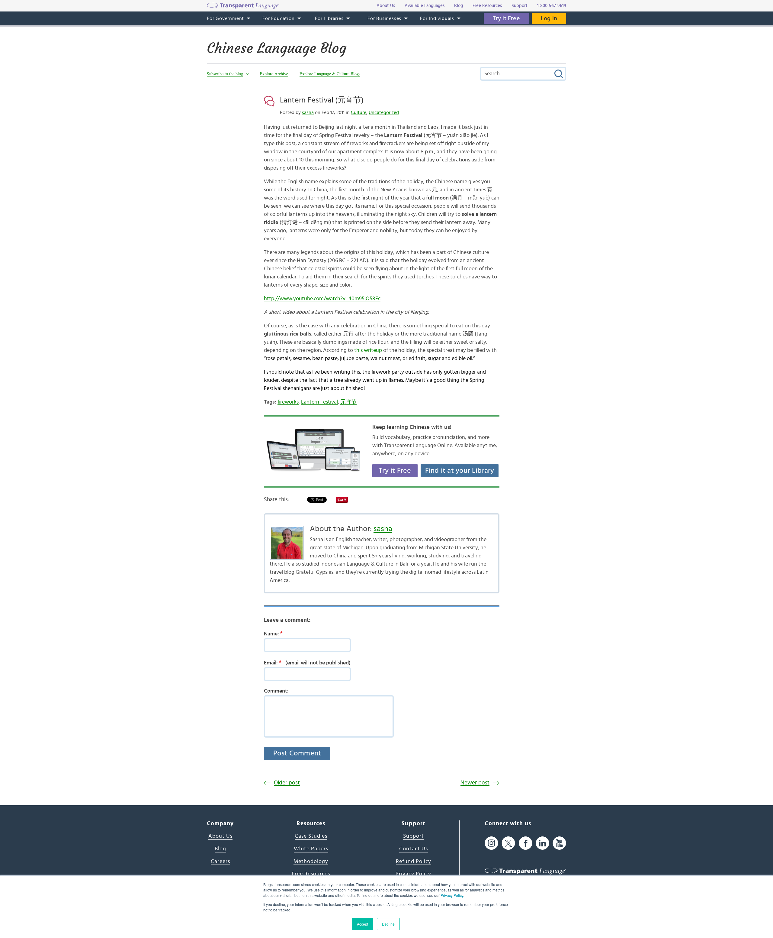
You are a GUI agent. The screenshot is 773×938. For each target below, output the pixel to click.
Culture (358, 112)
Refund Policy (413, 861)
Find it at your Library (459, 470)
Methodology (310, 861)
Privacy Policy (452, 895)
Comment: (276, 691)
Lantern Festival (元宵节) (322, 100)
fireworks (288, 402)
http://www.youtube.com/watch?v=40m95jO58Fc (322, 298)
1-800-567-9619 (551, 5)
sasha (308, 112)
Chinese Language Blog (276, 48)
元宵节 (348, 402)
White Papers (311, 849)
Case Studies (311, 836)
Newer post (474, 783)
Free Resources (311, 874)
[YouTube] (559, 843)
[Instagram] (491, 843)
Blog (220, 849)
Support (413, 836)
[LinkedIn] (542, 843)
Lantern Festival (319, 402)
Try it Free (506, 18)
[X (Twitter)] (508, 843)
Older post (287, 783)
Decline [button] (388, 924)
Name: (273, 634)
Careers (220, 861)
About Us (220, 836)
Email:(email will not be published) (307, 663)
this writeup (368, 350)
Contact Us (413, 849)
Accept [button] (362, 924)
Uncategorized (384, 112)
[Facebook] (525, 843)
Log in (549, 18)
